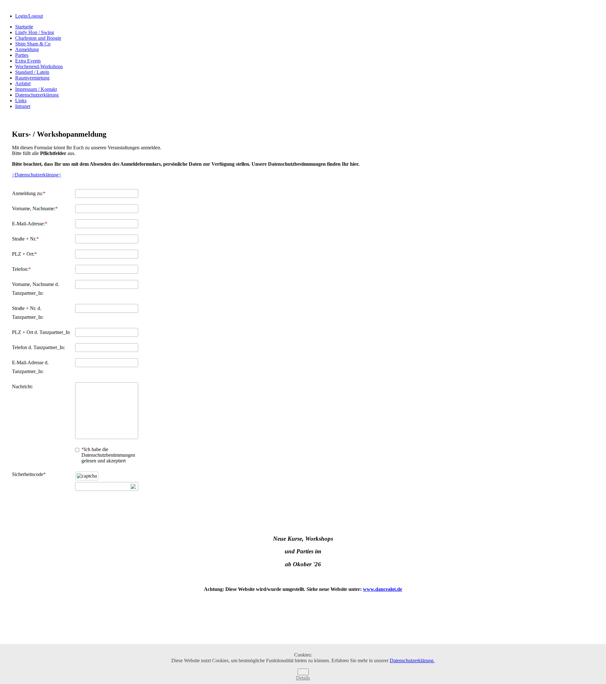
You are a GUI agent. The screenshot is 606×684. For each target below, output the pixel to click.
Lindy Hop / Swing (34, 32)
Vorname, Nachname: (33, 208)
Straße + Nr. (24, 238)
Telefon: (20, 269)
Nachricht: (22, 386)
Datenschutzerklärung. (412, 660)
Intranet (22, 106)
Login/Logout (29, 16)
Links (21, 100)
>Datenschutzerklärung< (36, 174)
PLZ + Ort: (23, 254)
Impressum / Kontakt (36, 89)
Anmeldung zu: (27, 193)
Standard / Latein (32, 72)
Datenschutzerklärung (37, 95)
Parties (21, 55)
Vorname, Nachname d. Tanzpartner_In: (35, 289)
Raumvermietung (32, 77)
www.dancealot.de (382, 589)
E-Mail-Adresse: (28, 223)
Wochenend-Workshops (39, 66)
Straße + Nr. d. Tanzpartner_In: (28, 313)
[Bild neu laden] (133, 486)
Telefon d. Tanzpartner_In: (38, 347)
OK (303, 671)
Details (303, 678)
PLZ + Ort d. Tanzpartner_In (41, 332)
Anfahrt (23, 83)
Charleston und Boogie (38, 38)
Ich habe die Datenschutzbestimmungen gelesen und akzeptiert (108, 455)
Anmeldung (27, 49)
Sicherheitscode (27, 474)
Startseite (24, 26)
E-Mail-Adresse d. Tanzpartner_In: (30, 367)
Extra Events (28, 60)
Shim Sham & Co (32, 43)
